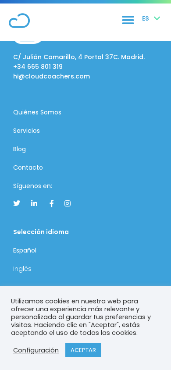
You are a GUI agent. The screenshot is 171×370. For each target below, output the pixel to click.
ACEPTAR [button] (83, 350)
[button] (128, 20)
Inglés (22, 268)
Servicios (26, 130)
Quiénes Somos (37, 112)
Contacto (28, 167)
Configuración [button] (36, 350)
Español (24, 250)
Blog (19, 149)
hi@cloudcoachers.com (51, 76)
